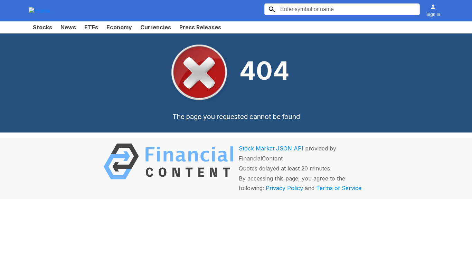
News (68, 27)
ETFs (91, 27)
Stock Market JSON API (271, 148)
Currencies (155, 27)
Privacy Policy (284, 188)
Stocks (42, 27)
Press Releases (200, 27)
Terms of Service (338, 188)
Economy (119, 27)
